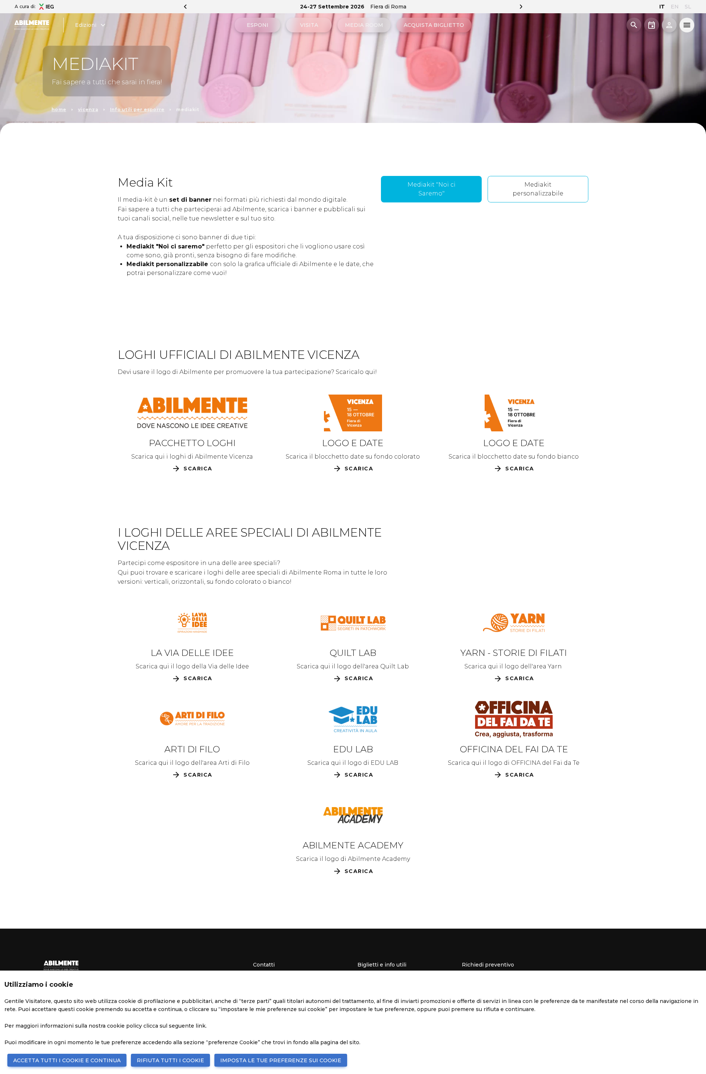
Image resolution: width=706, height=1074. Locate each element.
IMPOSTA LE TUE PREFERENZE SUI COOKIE (280, 1060)
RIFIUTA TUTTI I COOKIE (170, 1060)
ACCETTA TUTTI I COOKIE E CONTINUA (67, 1060)
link (201, 1025)
